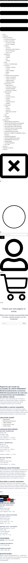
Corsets (8, 108)
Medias (7, 72)
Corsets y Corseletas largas (10, 64)
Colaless (8, 55)
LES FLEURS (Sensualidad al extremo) (13, 124)
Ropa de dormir (8, 83)
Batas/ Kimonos (9, 85)
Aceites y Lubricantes (11, 77)
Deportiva (8, 110)
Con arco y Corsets (10, 42)
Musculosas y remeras (11, 111)
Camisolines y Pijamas (11, 87)
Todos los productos (8, 37)
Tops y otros (9, 52)
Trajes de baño (7, 92)
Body (5, 62)
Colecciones (6, 120)
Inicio (4, 34)
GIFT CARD (7, 144)
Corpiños (6, 46)
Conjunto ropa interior (9, 41)
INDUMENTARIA (8, 141)
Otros (7, 74)
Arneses (8, 69)
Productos (5, 36)
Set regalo (6, 116)
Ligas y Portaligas (10, 70)
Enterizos (8, 100)
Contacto (5, 149)
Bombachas (7, 54)
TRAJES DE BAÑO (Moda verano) (12, 138)
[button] (14, 17)
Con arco (8, 47)
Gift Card (8, 118)
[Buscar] (2, 237)
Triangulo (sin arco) (10, 101)
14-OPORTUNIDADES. (9, 143)
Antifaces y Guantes (10, 67)
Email (1, 491)
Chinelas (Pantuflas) (10, 88)
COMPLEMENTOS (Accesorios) (11, 139)
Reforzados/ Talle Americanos (13, 49)
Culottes (8, 57)
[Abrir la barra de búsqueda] (0, 232)
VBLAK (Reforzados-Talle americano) (13, 126)
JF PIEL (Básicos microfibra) (10, 129)
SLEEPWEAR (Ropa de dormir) (11, 131)
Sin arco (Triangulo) (10, 44)
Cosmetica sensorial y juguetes (11, 75)
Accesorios (7, 65)
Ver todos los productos (10, 39)
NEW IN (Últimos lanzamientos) (11, 121)
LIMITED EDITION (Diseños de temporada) (14, 123)
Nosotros (5, 146)
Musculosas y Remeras (11, 90)
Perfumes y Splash (10, 82)
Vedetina (8, 60)
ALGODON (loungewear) (10, 136)
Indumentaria (7, 105)
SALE (5, 115)
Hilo (7, 59)
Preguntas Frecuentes (8, 147)
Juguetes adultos (10, 80)
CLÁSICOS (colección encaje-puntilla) (13, 128)
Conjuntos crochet (10, 97)
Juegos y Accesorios (11, 78)
